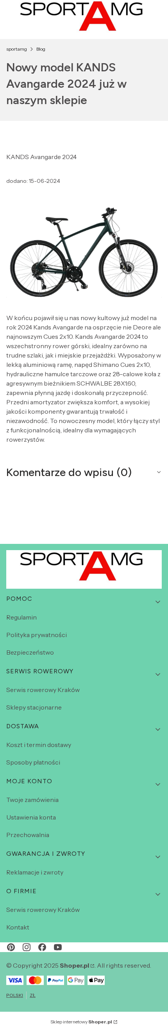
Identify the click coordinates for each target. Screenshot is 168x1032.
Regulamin (21, 617)
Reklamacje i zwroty (34, 872)
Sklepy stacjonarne (34, 707)
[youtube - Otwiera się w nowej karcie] (58, 947)
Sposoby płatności (33, 762)
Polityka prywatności (36, 635)
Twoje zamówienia (32, 800)
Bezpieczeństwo (30, 652)
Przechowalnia (27, 835)
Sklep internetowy (81, 1022)
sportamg (16, 49)
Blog (40, 49)
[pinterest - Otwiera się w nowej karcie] (11, 947)
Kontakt (17, 927)
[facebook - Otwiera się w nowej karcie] (42, 947)
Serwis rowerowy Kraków (43, 690)
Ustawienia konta (31, 817)
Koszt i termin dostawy (38, 745)
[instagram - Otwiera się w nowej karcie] (26, 947)
